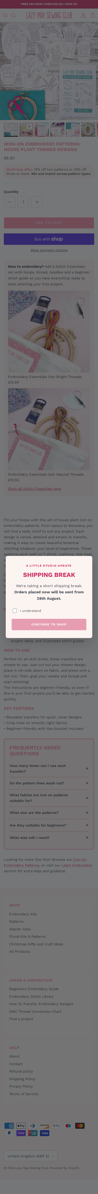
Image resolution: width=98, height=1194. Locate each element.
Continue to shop (49, 624)
